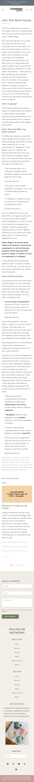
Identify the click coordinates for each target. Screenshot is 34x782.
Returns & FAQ (17, 660)
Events (17, 656)
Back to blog (19, 565)
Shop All (17, 652)
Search (17, 665)
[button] (27, 10)
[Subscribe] (26, 756)
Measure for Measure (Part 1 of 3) (15, 542)
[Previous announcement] (4, 3)
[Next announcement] (30, 3)
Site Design (27, 779)
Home (17, 644)
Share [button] (7, 557)
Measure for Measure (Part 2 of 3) (15, 546)
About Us (17, 648)
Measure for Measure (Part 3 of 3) (15, 551)
